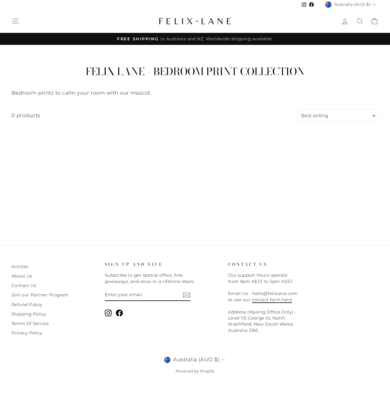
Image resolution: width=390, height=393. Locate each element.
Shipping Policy (28, 314)
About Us (21, 276)
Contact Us (23, 285)
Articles (19, 266)
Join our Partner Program (40, 295)
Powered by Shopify (195, 371)
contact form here (272, 299)
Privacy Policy (26, 333)
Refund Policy (27, 304)
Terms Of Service (30, 323)
